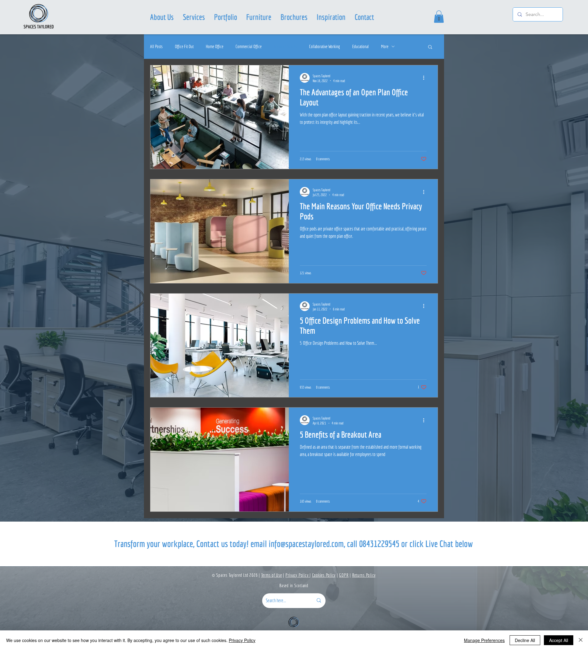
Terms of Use (271, 575)
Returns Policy (364, 575)
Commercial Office (249, 46)
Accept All (558, 640)
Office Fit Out (184, 46)
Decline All (525, 640)
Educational (360, 46)
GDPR (344, 575)
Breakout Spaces (285, 46)
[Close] (580, 640)
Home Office (214, 46)
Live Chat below (449, 543)
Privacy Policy (297, 575)
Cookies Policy (324, 575)
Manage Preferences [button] (484, 640)
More (384, 46)
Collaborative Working (324, 46)
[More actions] (425, 78)
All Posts (156, 46)
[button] (193, 17)
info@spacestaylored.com (306, 543)
